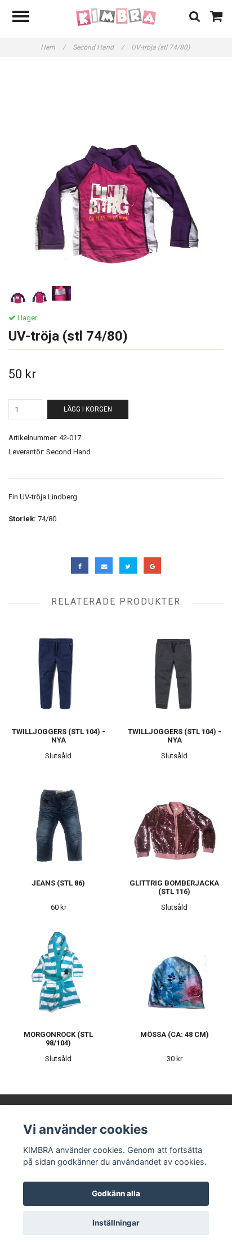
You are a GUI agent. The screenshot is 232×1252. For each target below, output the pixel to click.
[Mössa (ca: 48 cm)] (174, 972)
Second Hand (98, 47)
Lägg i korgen (88, 409)
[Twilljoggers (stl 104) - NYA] (58, 669)
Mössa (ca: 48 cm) (174, 1034)
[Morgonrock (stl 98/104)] (58, 972)
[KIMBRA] (116, 16)
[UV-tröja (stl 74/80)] (116, 175)
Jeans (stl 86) (58, 883)
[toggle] (26, 18)
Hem (53, 47)
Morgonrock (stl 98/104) (58, 1038)
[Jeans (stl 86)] (58, 821)
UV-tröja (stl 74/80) (161, 47)
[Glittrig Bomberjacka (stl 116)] (174, 821)
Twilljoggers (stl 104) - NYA (58, 735)
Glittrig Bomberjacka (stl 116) (174, 887)
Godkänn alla (116, 1193)
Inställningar (116, 1222)
